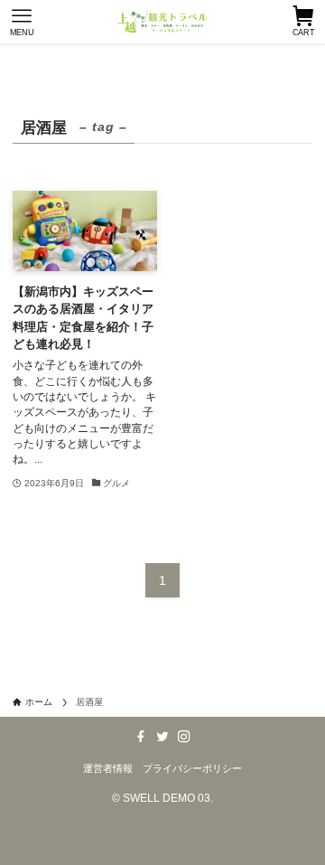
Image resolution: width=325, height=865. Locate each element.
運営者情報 (108, 768)
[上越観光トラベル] (162, 21)
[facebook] (141, 737)
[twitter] (162, 737)
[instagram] (184, 737)
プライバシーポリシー (192, 768)
